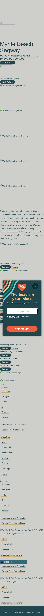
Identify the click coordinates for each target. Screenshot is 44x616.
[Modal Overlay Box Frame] (22, 308)
